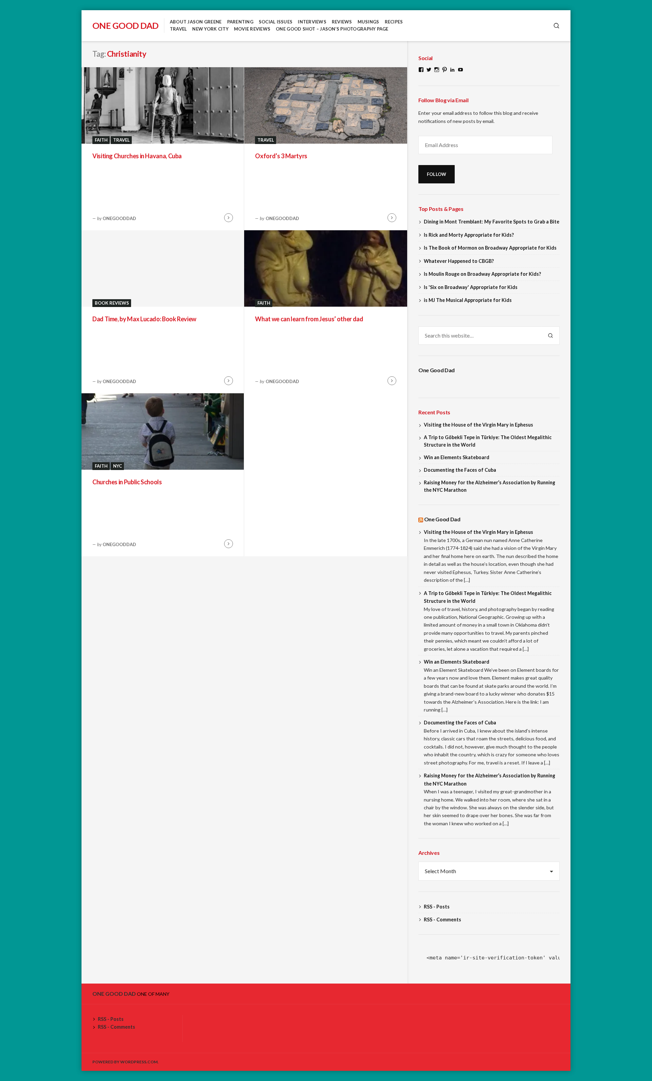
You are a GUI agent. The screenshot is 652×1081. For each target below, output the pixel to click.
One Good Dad (125, 25)
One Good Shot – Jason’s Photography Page (332, 29)
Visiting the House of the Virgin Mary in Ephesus (478, 425)
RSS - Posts (437, 906)
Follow (437, 174)
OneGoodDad (119, 218)
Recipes (394, 21)
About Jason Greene (196, 21)
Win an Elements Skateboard (456, 457)
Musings (368, 21)
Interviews (312, 21)
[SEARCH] (556, 25)
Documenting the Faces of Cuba (460, 470)
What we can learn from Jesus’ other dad (309, 319)
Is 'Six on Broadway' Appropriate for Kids (471, 287)
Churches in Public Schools (127, 482)
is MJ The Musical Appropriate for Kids (468, 300)
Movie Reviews (252, 29)
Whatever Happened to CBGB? (459, 261)
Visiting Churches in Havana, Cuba (137, 156)
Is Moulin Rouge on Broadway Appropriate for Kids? (482, 274)
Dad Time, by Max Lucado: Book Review (144, 319)
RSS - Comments (442, 919)
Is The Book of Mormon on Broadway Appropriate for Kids (490, 248)
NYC (117, 466)
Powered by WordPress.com (125, 1061)
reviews (342, 21)
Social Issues (275, 21)
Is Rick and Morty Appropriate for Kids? (469, 235)
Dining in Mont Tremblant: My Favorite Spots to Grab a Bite (491, 221)
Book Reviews (112, 303)
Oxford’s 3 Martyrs (281, 156)
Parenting (240, 21)
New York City (210, 29)
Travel (178, 29)
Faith (101, 140)
